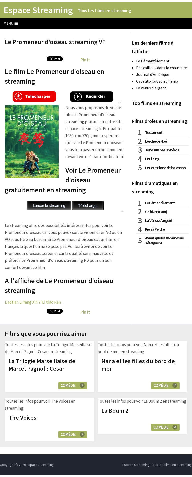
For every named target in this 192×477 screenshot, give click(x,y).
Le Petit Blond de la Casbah (165, 167)
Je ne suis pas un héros (162, 149)
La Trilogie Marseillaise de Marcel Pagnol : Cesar (42, 364)
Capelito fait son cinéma (157, 81)
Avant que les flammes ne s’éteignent (164, 240)
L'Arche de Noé (156, 141)
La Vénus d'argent (151, 87)
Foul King (152, 158)
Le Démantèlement (153, 60)
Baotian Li (13, 302)
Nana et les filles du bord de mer (138, 364)
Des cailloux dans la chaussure (161, 67)
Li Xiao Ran (51, 302)
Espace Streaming (38, 10)
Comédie (68, 385)
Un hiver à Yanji (156, 211)
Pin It (85, 60)
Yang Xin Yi (32, 302)
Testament (153, 132)
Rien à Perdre (155, 229)
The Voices (22, 417)
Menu (9, 23)
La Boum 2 (115, 410)
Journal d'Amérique (152, 74)
